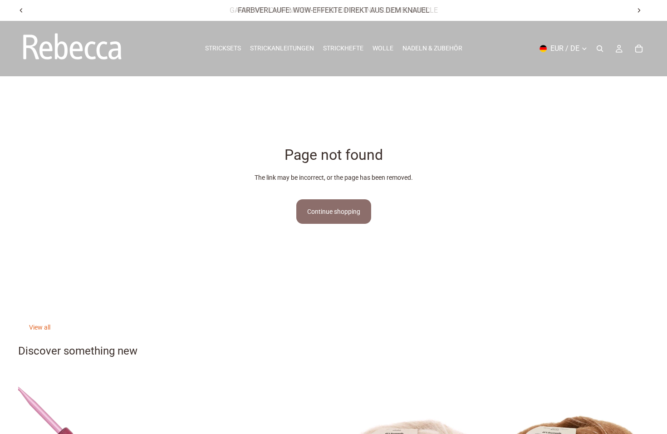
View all (39, 327)
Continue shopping (333, 211)
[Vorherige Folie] (21, 10)
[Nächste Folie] (639, 10)
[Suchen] (600, 49)
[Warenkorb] (639, 49)
